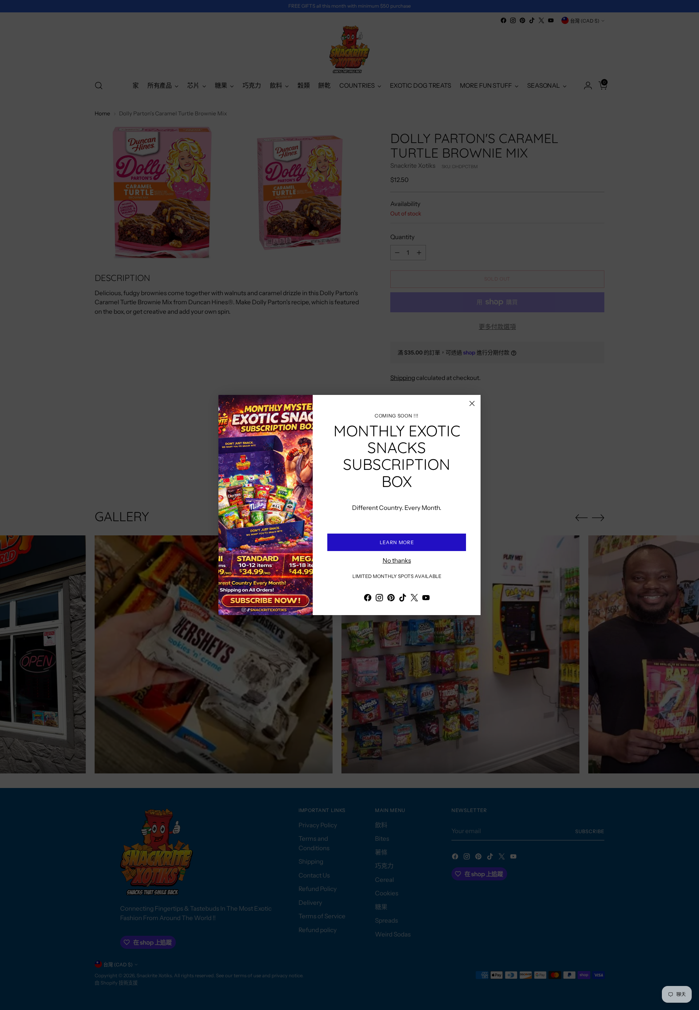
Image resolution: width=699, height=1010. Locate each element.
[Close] (472, 403)
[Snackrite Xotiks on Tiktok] (402, 599)
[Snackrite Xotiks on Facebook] (367, 599)
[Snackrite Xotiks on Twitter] (414, 599)
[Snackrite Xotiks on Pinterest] (391, 599)
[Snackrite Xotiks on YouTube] (426, 599)
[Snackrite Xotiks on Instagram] (379, 599)
